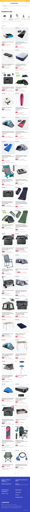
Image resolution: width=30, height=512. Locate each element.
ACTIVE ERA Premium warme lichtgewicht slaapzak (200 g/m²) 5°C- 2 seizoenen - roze (21, 132)
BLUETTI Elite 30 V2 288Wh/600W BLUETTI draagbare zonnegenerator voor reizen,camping (7, 202)
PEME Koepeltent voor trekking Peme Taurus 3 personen (21, 87)
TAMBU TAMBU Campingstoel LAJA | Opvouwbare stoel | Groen (7, 465)
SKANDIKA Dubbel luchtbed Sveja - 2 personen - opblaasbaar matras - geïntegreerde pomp (21, 399)
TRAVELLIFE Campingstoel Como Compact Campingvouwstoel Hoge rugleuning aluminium (7, 270)
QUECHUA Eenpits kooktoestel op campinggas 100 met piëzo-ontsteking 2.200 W (21, 180)
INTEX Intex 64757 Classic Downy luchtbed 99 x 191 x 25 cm (20, 334)
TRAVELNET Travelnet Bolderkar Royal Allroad (8, 291)
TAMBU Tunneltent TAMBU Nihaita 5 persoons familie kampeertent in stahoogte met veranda (7, 376)
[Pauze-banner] (26, 1)
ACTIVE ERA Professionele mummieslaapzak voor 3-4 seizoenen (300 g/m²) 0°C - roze (21, 108)
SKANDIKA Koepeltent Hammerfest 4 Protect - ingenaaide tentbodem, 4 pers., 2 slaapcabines (8, 355)
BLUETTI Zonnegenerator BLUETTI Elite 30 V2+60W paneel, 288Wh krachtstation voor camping (21, 313)
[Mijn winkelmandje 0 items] (27, 3)
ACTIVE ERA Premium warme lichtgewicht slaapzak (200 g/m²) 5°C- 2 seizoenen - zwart (21, 43)
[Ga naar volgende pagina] (18, 473)
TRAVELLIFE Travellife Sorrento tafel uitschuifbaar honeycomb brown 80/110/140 (21, 355)
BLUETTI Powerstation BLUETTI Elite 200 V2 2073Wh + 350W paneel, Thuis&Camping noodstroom (21, 249)
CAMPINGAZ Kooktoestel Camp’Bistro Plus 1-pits (8, 42)
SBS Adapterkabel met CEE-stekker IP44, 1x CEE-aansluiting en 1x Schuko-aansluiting (21, 465)
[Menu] (2, 3)
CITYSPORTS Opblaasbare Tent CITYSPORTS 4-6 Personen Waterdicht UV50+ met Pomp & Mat (8, 313)
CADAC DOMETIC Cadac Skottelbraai (21, 375)
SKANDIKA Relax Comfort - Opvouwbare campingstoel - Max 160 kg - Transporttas (21, 441)
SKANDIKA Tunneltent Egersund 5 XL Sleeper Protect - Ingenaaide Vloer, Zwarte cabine (21, 291)
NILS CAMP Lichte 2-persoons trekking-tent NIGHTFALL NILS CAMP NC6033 (8, 399)
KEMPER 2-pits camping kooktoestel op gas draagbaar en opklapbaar (8, 64)
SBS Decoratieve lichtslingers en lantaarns (7, 108)
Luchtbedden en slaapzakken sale (10, 19)
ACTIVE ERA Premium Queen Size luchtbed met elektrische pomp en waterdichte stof (20, 65)
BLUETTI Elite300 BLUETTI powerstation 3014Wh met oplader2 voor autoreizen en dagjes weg (8, 88)
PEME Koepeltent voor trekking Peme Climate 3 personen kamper (8, 225)
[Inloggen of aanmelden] (26, 3)
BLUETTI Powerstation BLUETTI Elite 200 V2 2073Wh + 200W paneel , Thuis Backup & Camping (8, 249)
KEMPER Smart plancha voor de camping (20, 420)
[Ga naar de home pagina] (14, 3)
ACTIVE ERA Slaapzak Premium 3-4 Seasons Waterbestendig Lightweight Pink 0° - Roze (8, 441)
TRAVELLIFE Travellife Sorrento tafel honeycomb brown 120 (7, 334)
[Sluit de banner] (27, 1)
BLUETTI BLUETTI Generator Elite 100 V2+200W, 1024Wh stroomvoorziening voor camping (8, 420)
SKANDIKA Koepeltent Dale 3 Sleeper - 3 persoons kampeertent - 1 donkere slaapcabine (21, 156)
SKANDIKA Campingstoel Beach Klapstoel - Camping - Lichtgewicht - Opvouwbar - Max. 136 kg (7, 180)
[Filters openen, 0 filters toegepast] (3, 24)
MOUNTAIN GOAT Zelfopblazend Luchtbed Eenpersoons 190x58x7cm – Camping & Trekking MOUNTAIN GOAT (21, 202)
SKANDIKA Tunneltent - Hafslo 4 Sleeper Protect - (21, 269)
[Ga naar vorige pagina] (12, 473)
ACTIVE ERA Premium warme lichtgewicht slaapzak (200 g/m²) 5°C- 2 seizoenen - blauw (8, 156)
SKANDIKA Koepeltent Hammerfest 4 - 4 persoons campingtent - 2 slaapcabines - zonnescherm (8, 132)
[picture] (8, 34)
